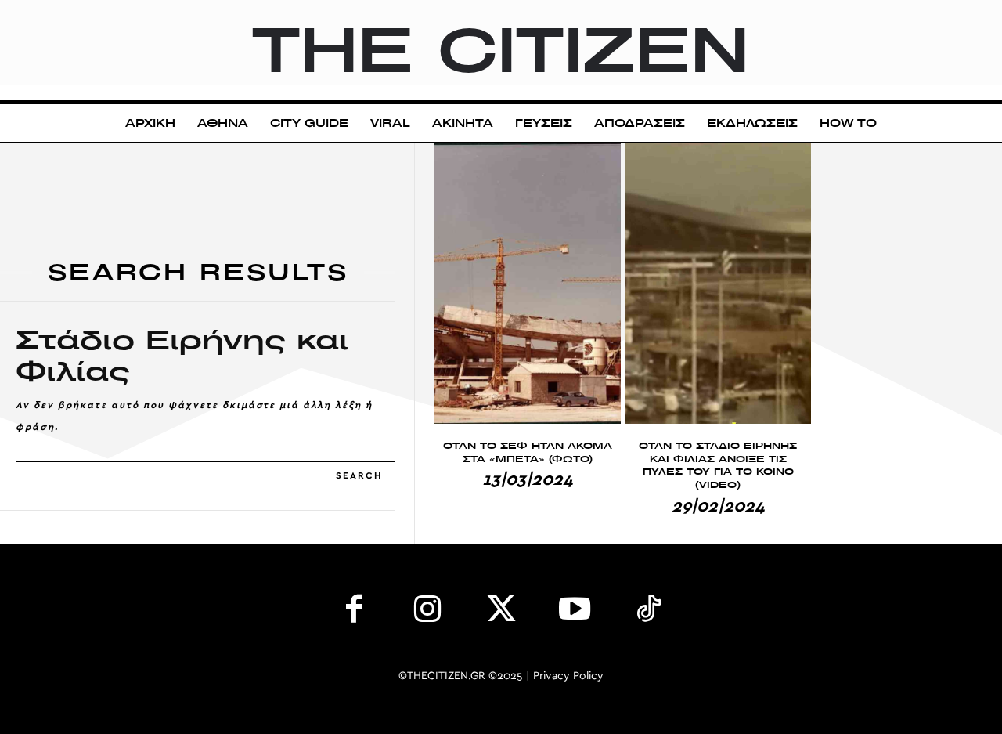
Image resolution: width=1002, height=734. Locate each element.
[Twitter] (501, 612)
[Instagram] (427, 612)
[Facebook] (354, 612)
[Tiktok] (648, 612)
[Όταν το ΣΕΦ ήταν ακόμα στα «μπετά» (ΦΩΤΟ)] (527, 283)
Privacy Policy (568, 676)
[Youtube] (574, 612)
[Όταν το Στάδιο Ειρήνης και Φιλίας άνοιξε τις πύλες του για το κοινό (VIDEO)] (718, 283)
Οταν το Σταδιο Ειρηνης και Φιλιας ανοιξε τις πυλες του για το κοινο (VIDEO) (718, 464)
